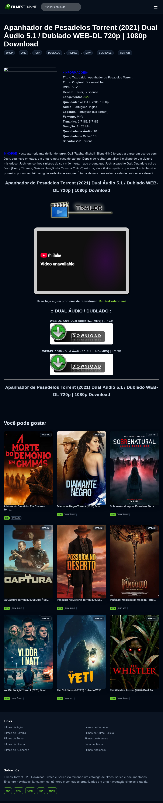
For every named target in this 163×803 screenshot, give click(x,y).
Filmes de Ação (13, 727)
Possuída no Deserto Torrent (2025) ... (79, 599)
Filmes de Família (15, 733)
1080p (9, 53)
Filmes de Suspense (16, 749)
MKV (88, 53)
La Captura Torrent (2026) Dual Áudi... (26, 599)
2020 (23, 53)
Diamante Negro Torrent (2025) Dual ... (80, 506)
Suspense (105, 53)
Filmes (73, 53)
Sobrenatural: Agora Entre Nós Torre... (133, 506)
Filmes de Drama (14, 744)
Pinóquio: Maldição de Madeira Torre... (133, 599)
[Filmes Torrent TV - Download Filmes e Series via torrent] (21, 7)
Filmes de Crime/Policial (99, 733)
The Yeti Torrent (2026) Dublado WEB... (80, 690)
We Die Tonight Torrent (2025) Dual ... (26, 690)
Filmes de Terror (14, 738)
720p (37, 53)
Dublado (54, 53)
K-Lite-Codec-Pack (112, 301)
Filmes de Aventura (96, 738)
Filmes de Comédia (96, 727)
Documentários (93, 744)
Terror (125, 53)
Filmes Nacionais (95, 749)
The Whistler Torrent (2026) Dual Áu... (132, 690)
